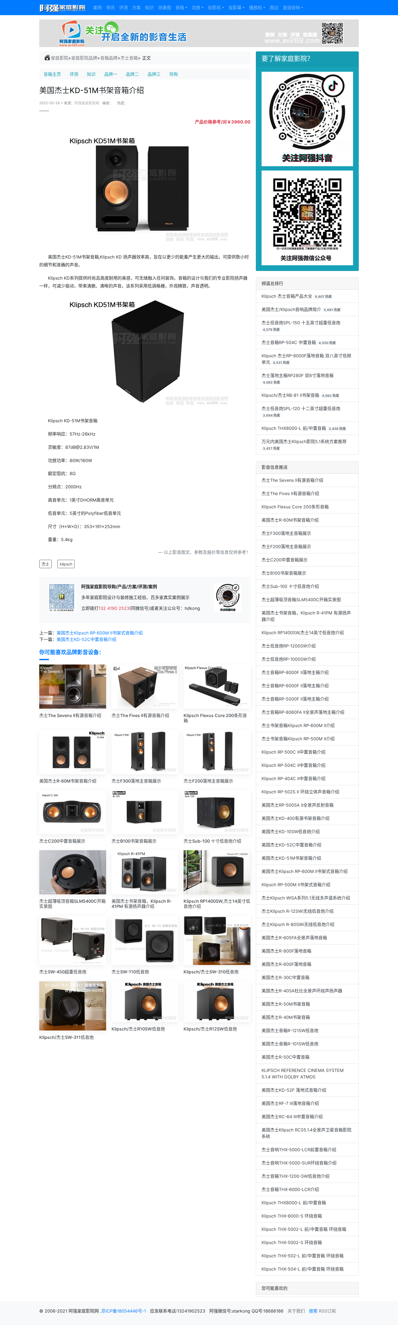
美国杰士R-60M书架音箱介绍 (290, 520)
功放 (196, 7)
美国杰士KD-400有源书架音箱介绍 (296, 818)
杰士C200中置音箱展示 (285, 559)
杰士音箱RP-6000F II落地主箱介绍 (295, 685)
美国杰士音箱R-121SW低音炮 (290, 1030)
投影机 (214, 7)
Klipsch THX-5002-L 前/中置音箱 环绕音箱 (304, 1229)
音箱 (179, 7)
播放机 (255, 7)
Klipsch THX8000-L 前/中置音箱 (294, 428)
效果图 (164, 7)
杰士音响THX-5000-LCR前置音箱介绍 (299, 1149)
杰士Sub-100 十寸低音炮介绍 (290, 586)
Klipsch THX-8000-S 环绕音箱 (292, 1216)
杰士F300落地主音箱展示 (286, 533)
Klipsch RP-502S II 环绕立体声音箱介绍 (300, 791)
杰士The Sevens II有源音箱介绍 (292, 480)
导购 (173, 74)
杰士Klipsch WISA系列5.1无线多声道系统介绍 (306, 898)
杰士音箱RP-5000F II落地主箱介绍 (295, 699)
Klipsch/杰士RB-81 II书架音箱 (290, 395)
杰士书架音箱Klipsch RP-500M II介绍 (298, 738)
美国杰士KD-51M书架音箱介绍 (291, 858)
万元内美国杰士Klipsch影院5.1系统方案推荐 (304, 441)
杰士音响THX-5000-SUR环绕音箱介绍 (299, 1163)
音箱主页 (52, 74)
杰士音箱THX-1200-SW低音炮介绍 (296, 1176)
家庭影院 (59, 58)
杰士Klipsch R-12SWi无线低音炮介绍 (298, 911)
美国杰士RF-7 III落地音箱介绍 (290, 1103)
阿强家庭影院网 (86, 103)
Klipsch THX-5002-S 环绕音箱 (292, 1242)
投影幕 (235, 7)
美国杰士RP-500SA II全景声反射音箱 (298, 805)
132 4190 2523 (114, 608)
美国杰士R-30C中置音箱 (285, 977)
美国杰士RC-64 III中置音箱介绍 (292, 1116)
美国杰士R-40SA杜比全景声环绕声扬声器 (302, 990)
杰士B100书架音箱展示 (284, 573)
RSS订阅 (327, 1311)
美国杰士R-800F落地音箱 (286, 951)
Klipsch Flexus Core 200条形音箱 (295, 506)
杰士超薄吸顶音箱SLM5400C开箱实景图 (301, 599)
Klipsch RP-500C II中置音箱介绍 (293, 752)
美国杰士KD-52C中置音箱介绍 (86, 639)
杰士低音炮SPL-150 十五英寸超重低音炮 (301, 322)
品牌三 (154, 74)
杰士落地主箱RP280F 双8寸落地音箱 (298, 375)
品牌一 (110, 74)
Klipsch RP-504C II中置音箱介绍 (293, 765)
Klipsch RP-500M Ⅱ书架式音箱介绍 (296, 884)
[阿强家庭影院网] (63, 7)
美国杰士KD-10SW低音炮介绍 (291, 831)
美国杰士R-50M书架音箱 (286, 1004)
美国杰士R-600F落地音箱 (286, 964)
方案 (136, 7)
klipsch (66, 564)
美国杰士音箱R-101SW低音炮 (290, 1043)
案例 (97, 7)
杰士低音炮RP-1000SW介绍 (289, 659)
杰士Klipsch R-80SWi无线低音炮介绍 (298, 924)
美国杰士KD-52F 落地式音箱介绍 (294, 1090)
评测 (123, 7)
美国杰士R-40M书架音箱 (286, 1017)
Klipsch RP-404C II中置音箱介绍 (293, 778)
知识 (149, 7)
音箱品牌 (109, 58)
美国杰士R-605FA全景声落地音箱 (294, 937)
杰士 (45, 564)
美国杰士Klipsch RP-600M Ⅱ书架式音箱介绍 (100, 633)
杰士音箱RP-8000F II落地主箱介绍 (295, 672)
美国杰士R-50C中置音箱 (285, 1057)
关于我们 (296, 1311)
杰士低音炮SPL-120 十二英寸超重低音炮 (301, 408)
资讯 (110, 7)
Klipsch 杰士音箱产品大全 (287, 296)
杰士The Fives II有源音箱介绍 (290, 493)
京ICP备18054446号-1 (124, 1311)
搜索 (313, 1311)
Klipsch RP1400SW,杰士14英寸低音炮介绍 (303, 632)
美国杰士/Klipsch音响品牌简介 (291, 309)
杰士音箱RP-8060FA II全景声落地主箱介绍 (303, 712)
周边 (274, 7)
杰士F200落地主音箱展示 (286, 546)
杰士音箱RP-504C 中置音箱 (289, 342)
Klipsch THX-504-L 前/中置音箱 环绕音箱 (303, 1269)
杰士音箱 (129, 58)
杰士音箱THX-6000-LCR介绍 (290, 1189)
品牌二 (132, 74)
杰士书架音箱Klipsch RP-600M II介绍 (298, 725)
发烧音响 (291, 7)
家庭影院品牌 (84, 58)
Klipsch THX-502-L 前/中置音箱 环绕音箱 (303, 1255)
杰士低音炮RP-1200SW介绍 (289, 646)
